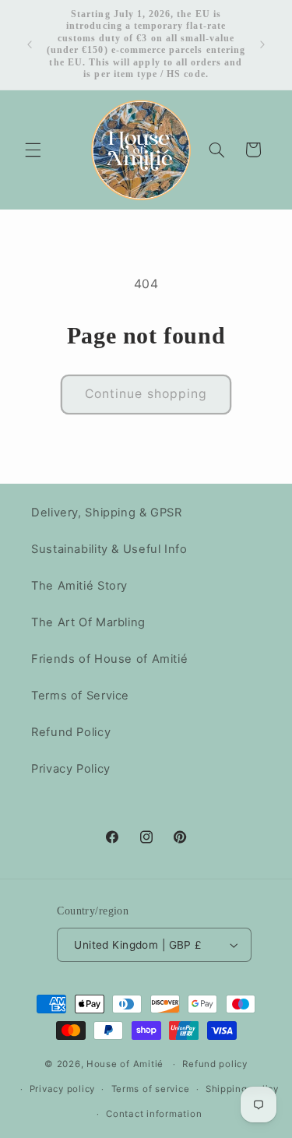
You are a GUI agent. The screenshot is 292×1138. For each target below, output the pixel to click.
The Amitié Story (79, 586)
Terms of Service (80, 696)
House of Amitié (125, 1064)
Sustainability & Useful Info (109, 549)
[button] (33, 149)
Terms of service (150, 1088)
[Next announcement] (262, 44)
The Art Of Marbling (88, 622)
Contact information (154, 1113)
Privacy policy (62, 1088)
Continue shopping (146, 393)
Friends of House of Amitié (109, 659)
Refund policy (215, 1064)
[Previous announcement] (29, 44)
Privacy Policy (71, 769)
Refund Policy (71, 732)
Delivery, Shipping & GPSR (106, 513)
